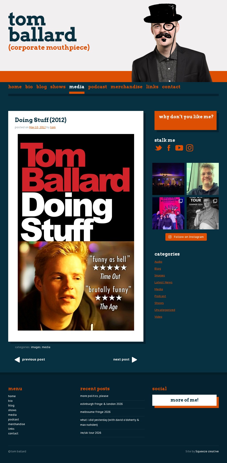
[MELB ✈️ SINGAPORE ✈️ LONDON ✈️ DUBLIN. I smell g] (203, 179)
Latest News (163, 282)
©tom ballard (17, 451)
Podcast (97, 86)
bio (29, 86)
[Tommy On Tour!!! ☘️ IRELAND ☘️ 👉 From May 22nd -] (203, 213)
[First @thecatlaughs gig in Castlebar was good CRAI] (168, 179)
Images (36, 347)
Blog (41, 86)
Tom (53, 127)
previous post (33, 359)
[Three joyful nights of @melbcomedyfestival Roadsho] (168, 213)
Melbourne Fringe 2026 (95, 412)
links (152, 86)
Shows (58, 86)
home (15, 86)
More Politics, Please (94, 396)
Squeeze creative (207, 451)
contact (171, 86)
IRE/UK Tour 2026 (90, 432)
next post (121, 359)
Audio (158, 262)
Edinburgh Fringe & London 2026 (101, 404)
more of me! (184, 400)
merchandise (127, 86)
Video (158, 317)
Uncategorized (165, 310)
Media (76, 86)
